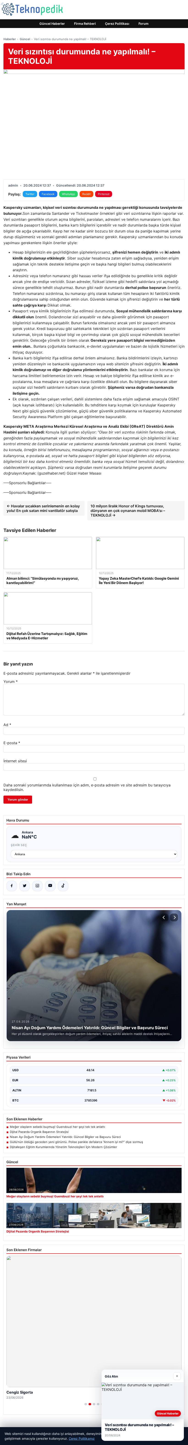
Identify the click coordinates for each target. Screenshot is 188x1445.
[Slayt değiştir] (85, 1404)
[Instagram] (37, 886)
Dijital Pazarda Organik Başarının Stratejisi (39, 1132)
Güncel (25, 39)
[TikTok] (63, 886)
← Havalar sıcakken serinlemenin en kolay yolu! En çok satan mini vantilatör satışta (43, 508)
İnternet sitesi (15, 761)
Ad (7, 724)
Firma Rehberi (85, 23)
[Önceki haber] (164, 917)
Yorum (10, 681)
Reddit (86, 194)
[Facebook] (11, 886)
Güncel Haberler (52, 23)
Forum (143, 23)
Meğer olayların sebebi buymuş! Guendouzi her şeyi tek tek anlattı (57, 1127)
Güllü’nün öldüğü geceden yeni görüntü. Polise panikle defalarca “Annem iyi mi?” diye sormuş (76, 1142)
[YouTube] (50, 886)
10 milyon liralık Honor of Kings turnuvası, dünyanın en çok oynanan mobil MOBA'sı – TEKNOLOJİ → (128, 510)
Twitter (29, 194)
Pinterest (103, 194)
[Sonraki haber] (174, 917)
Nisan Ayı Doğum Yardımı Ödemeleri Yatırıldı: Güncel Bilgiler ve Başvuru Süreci (65, 1137)
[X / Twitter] (24, 886)
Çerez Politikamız (82, 1438)
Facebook (48, 194)
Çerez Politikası (117, 23)
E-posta (11, 743)
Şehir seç (19, 845)
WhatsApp (68, 194)
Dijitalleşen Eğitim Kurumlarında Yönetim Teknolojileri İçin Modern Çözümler (63, 1147)
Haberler (9, 39)
